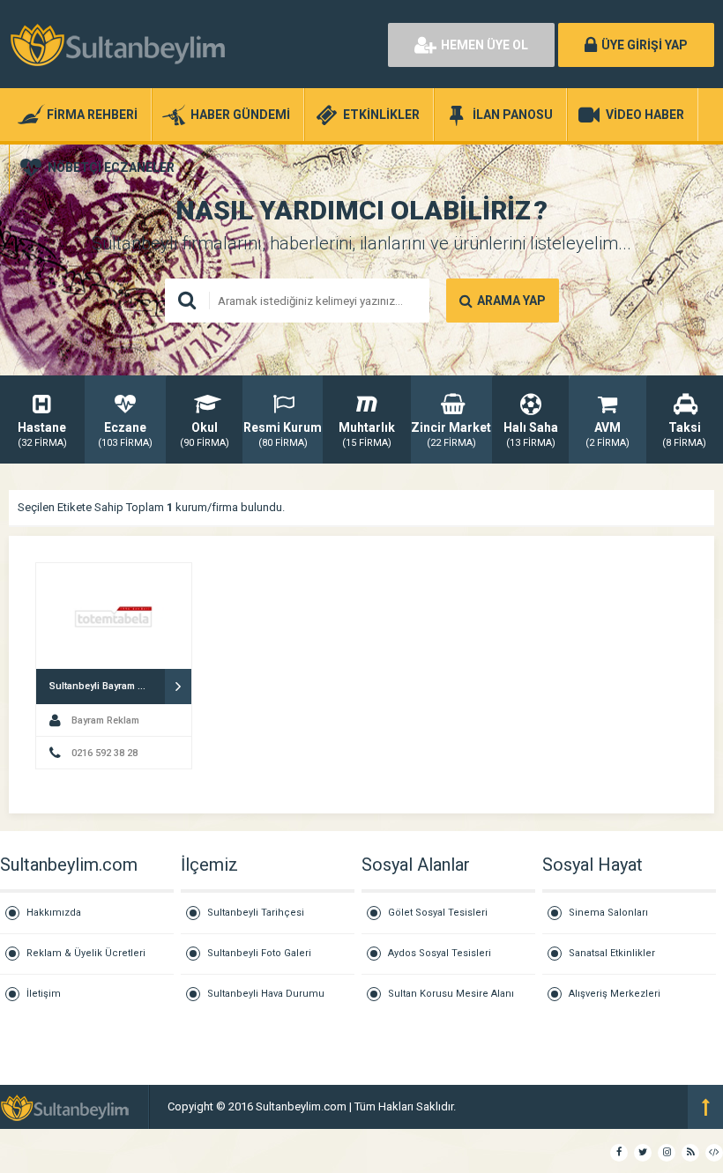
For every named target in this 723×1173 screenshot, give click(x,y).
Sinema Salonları (608, 912)
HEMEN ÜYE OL (484, 45)
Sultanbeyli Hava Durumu (265, 993)
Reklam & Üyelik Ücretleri (85, 953)
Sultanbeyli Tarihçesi (255, 912)
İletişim (43, 993)
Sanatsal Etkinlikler (612, 953)
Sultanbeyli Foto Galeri (259, 953)
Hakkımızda (53, 912)
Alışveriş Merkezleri (614, 993)
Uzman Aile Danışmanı (515, 1106)
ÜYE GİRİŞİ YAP (644, 45)
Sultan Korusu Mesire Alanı (451, 993)
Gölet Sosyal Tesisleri (438, 912)
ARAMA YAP (511, 300)
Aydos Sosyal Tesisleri (439, 953)
